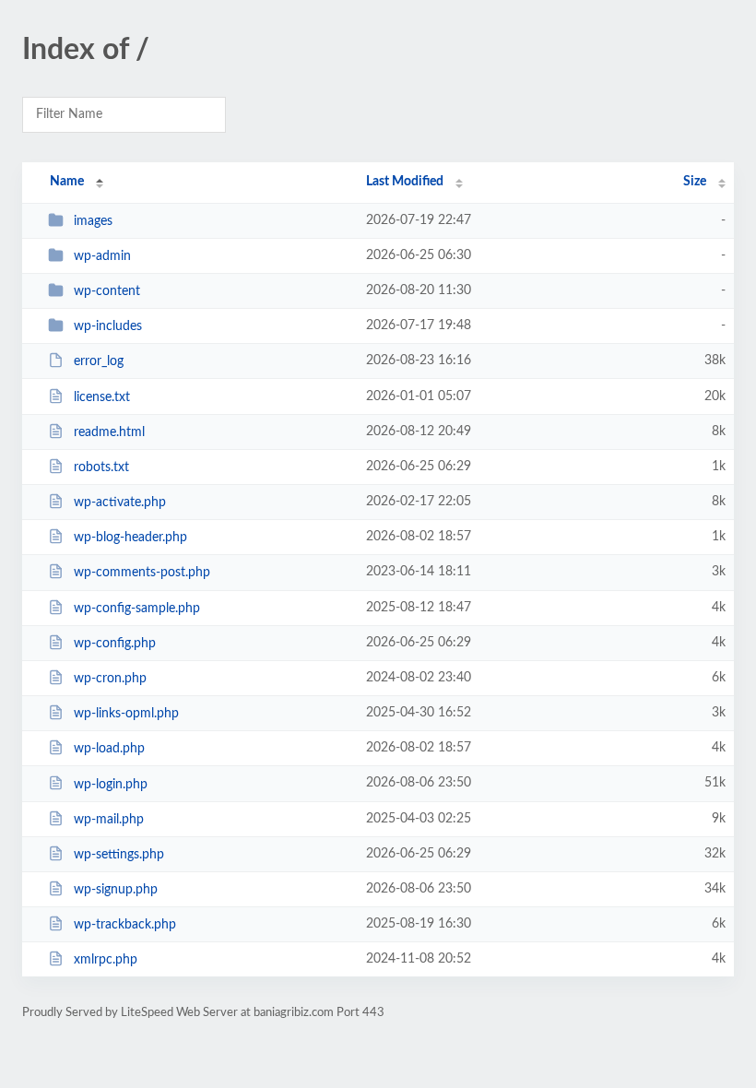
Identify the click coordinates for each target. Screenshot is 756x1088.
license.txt (102, 397)
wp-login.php (111, 783)
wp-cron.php (110, 678)
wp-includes (108, 326)
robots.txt (101, 467)
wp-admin (102, 256)
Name (67, 181)
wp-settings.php (119, 854)
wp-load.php (109, 748)
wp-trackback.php (125, 924)
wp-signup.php (116, 889)
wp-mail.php (109, 819)
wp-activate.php (120, 502)
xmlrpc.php (105, 959)
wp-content (107, 291)
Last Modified (404, 181)
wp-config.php (115, 643)
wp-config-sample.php (137, 608)
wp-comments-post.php (142, 572)
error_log (99, 361)
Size (694, 181)
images (93, 221)
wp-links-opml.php (126, 713)
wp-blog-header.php (130, 537)
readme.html (109, 432)
